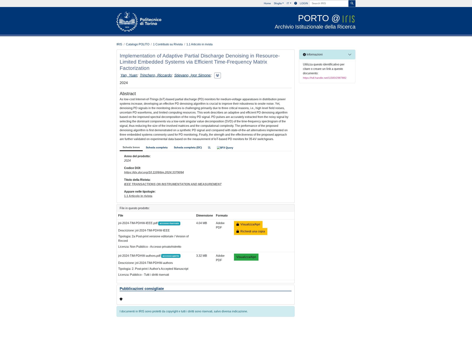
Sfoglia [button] (278, 3)
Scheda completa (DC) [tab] (188, 147)
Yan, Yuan (128, 75)
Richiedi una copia (252, 231)
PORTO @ (315, 21)
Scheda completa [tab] (157, 147)
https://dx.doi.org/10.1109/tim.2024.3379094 (154, 172)
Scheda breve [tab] (131, 147)
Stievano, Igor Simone (192, 75)
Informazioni (314, 54)
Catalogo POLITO (137, 44)
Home (267, 3)
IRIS (119, 44)
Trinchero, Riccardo (156, 75)
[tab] (209, 147)
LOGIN (304, 3)
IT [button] (288, 3)
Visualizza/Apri (249, 224)
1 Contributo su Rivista (168, 44)
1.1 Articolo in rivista (199, 44)
